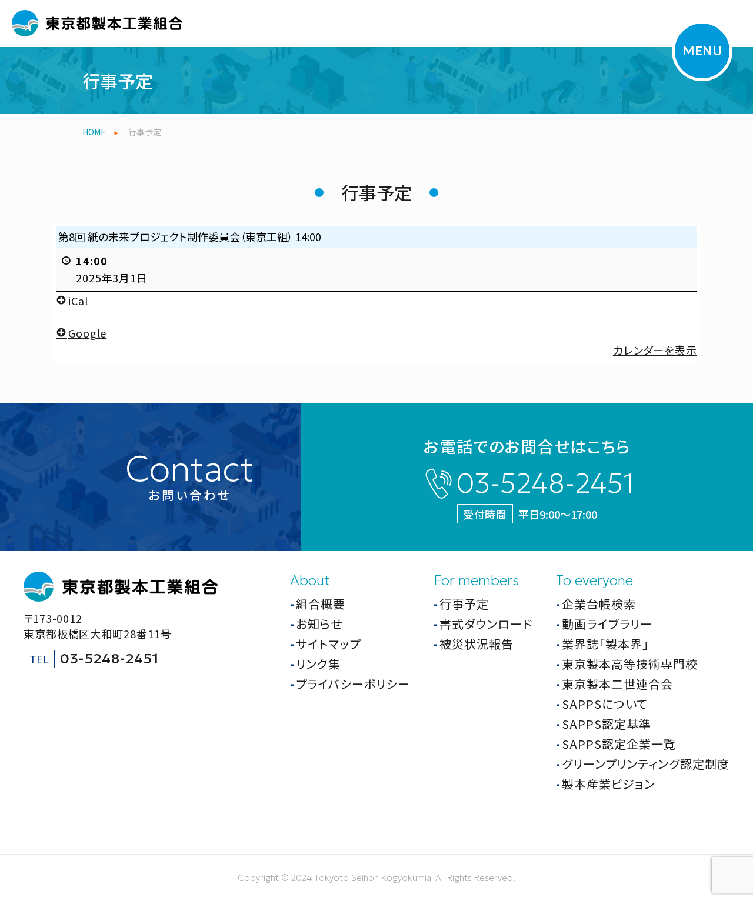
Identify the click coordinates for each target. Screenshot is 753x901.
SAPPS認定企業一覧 (619, 743)
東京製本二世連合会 (617, 683)
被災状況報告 (476, 643)
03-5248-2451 (545, 483)
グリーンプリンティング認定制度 (645, 763)
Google (87, 333)
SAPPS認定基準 (606, 723)
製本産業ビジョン (608, 783)
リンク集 (318, 663)
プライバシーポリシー (353, 683)
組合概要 (320, 603)
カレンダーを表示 (655, 350)
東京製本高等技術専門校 (630, 663)
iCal (78, 300)
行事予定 (464, 603)
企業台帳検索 (599, 603)
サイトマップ (328, 643)
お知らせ (319, 623)
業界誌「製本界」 (605, 643)
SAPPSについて (605, 703)
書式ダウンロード (485, 623)
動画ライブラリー (607, 623)
